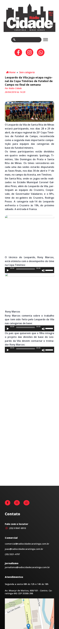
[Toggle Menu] (45, 39)
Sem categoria (27, 72)
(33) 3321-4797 (12, 554)
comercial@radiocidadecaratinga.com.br (27, 543)
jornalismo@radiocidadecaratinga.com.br (27, 567)
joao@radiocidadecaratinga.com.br (24, 549)
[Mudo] (43, 270)
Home (11, 72)
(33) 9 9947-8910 (17, 528)
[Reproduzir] (7, 270)
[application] (29, 270)
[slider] (49, 270)
